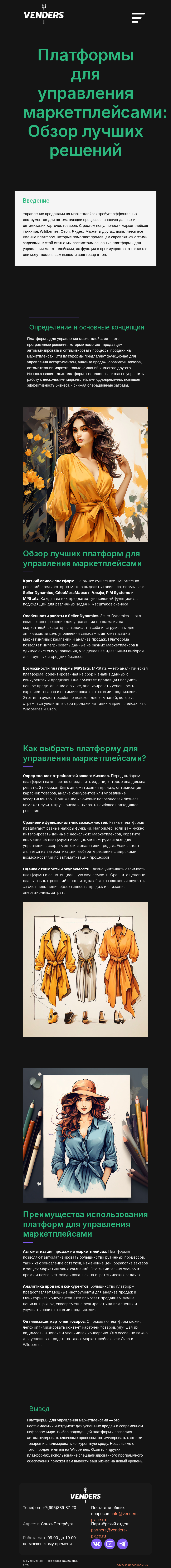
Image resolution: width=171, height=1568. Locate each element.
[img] (44, 13)
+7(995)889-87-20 (59, 1507)
